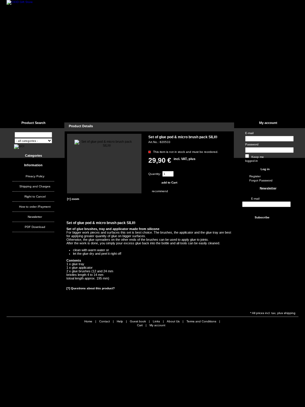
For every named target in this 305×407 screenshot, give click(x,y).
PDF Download (35, 227)
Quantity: (154, 173)
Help (70, 112)
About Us (183, 112)
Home (21, 112)
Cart (140, 325)
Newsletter (35, 216)
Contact (48, 112)
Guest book (117, 112)
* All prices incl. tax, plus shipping (272, 313)
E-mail (249, 133)
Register (255, 176)
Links (93, 112)
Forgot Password (261, 180)
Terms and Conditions (151, 112)
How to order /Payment (35, 206)
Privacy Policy (35, 176)
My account (268, 123)
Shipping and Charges (34, 186)
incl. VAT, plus (184, 159)
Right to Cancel (35, 196)
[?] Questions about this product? (90, 288)
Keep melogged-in (254, 158)
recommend (152, 191)
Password (252, 144)
